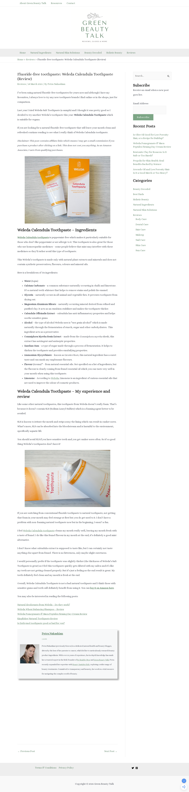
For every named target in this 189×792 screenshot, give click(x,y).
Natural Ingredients (40, 52)
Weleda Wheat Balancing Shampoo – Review (40, 609)
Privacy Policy (66, 767)
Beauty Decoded (93, 52)
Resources (56, 3)
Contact (71, 3)
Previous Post (26, 751)
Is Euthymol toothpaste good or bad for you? (41, 623)
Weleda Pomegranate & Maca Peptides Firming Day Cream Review (52, 614)
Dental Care (142, 224)
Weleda (55, 378)
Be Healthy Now (83, 660)
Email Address (140, 103)
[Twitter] (133, 768)
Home (23, 52)
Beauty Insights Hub (81, 664)
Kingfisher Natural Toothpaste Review (37, 618)
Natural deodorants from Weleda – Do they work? (43, 604)
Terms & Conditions (45, 767)
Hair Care (141, 229)
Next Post (110, 751)
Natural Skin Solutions (68, 52)
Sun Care (140, 250)
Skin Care (141, 245)
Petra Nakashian (52, 633)
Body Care (141, 219)
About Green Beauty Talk (33, 3)
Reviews (131, 52)
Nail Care (140, 240)
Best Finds (138, 194)
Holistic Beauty (114, 52)
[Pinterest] (137, 768)
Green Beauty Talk (101, 660)
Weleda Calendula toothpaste (39, 530)
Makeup (140, 235)
